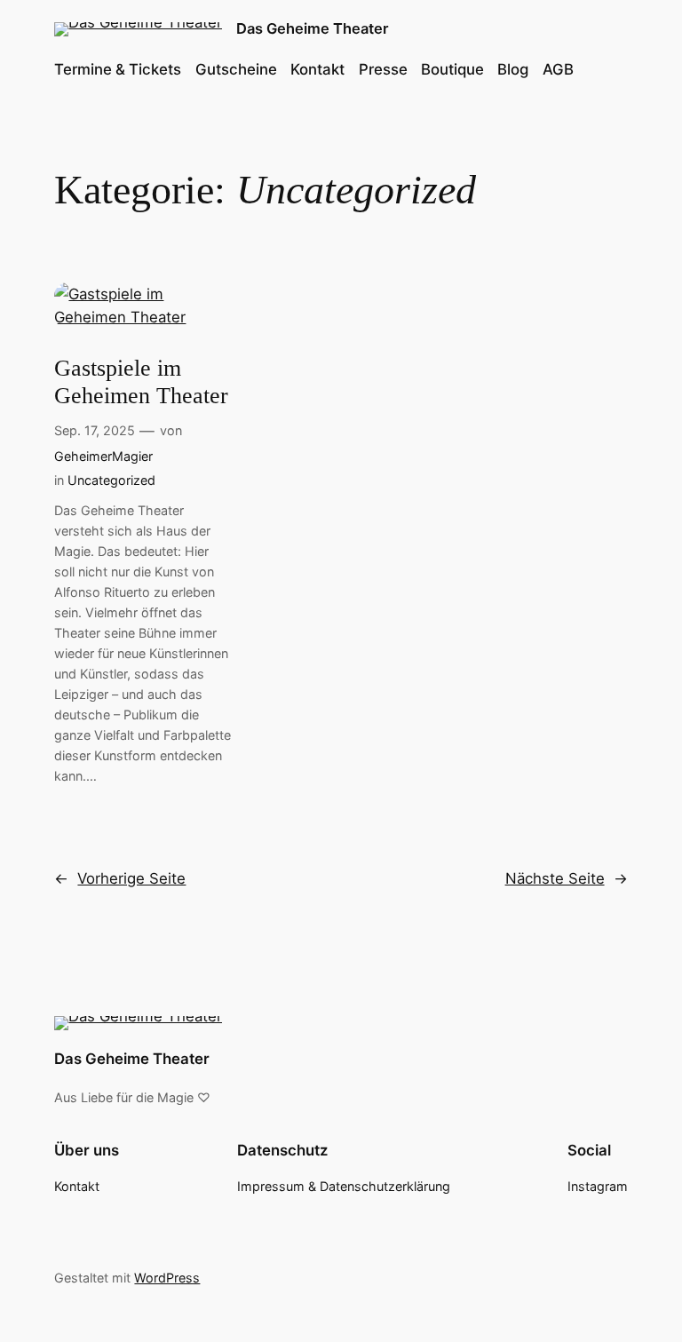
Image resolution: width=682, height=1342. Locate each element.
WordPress (167, 1277)
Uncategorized (111, 480)
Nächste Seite (566, 878)
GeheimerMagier (103, 456)
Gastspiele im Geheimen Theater (141, 382)
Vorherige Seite (120, 878)
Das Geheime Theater (312, 28)
